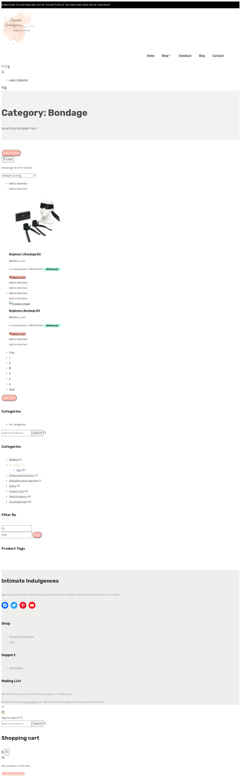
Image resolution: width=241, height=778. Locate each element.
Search (37, 433)
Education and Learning (23, 480)
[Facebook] (5, 605)
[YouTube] (32, 605)
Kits (19, 470)
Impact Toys (16, 491)
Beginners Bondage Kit (24, 310)
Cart (11, 641)
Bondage (22, 128)
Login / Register (18, 80)
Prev (11, 352)
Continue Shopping (13, 773)
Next (12, 389)
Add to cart (19, 277)
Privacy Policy (29, 702)
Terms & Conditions (21, 636)
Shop (13, 128)
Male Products (18, 496)
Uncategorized (18, 501)
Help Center (16, 667)
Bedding (14, 459)
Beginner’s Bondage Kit (25, 254)
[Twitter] (14, 605)
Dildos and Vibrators (21, 475)
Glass (12, 486)
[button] (18, 183)
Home (5, 128)
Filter (9, 159)
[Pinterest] (23, 605)
